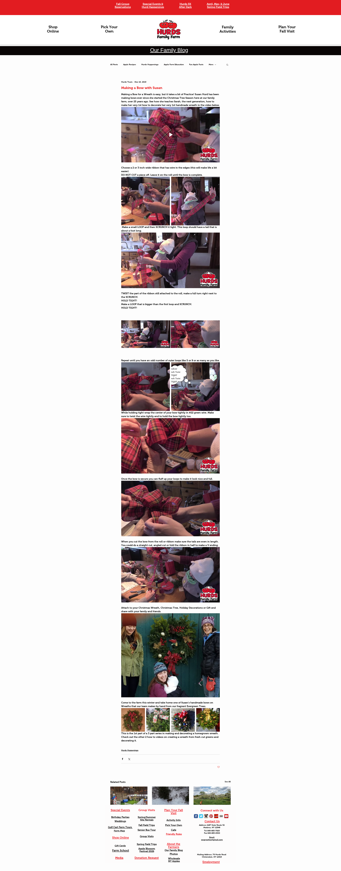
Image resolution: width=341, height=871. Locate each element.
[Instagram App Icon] (206, 816)
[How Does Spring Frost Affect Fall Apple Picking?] (212, 797)
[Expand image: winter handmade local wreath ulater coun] (208, 720)
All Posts (114, 64)
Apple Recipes (129, 64)
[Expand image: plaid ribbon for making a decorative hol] (195, 201)
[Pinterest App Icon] (211, 816)
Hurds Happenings (150, 64)
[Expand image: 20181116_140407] (158, 720)
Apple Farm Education (174, 64)
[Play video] (170, 134)
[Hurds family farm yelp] (216, 816)
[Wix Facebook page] (196, 816)
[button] (227, 65)
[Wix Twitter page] (201, 816)
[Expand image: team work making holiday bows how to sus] (145, 386)
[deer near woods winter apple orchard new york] (170, 797)
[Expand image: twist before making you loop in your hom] (145, 334)
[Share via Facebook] (122, 759)
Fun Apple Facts (196, 64)
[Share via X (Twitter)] (129, 759)
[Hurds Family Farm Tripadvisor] (221, 816)
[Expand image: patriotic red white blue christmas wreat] (183, 720)
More (211, 64)
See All (228, 782)
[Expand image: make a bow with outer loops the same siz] (195, 386)
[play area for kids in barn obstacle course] (128, 797)
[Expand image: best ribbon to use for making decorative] (145, 201)
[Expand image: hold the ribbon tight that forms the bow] (195, 334)
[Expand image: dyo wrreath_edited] (133, 720)
